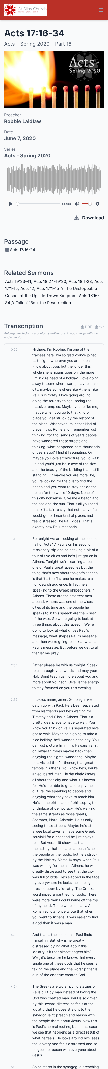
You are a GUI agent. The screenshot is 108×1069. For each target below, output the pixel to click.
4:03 (14, 935)
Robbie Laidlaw (22, 121)
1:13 (14, 539)
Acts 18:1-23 (80, 281)
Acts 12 (27, 288)
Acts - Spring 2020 (27, 156)
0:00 (14, 349)
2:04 (14, 665)
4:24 (14, 986)
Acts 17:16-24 (22, 249)
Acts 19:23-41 (18, 281)
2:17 (14, 700)
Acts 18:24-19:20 (50, 281)
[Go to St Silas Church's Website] (25, 10)
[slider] (38, 203)
